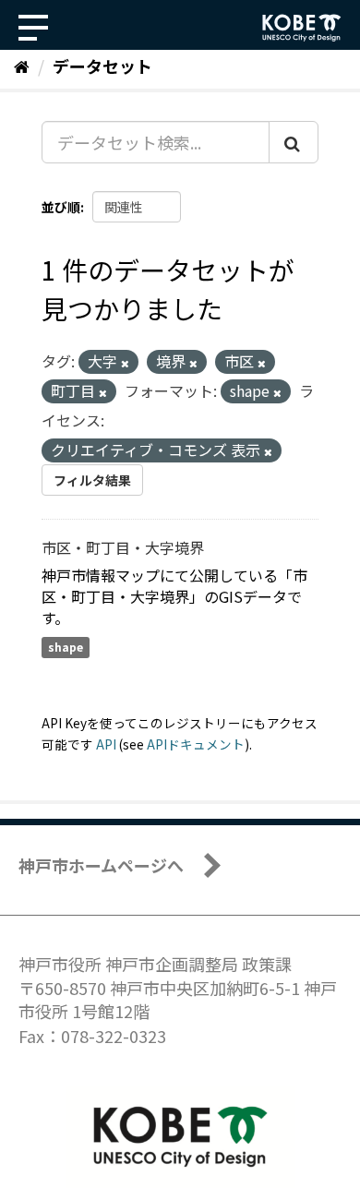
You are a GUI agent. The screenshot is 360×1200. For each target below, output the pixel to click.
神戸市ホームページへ (101, 865)
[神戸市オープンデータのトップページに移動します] (302, 28)
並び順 (61, 207)
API (106, 744)
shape (65, 646)
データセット (102, 66)
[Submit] (293, 142)
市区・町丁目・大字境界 (123, 547)
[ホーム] (22, 66)
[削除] (125, 362)
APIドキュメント (196, 744)
